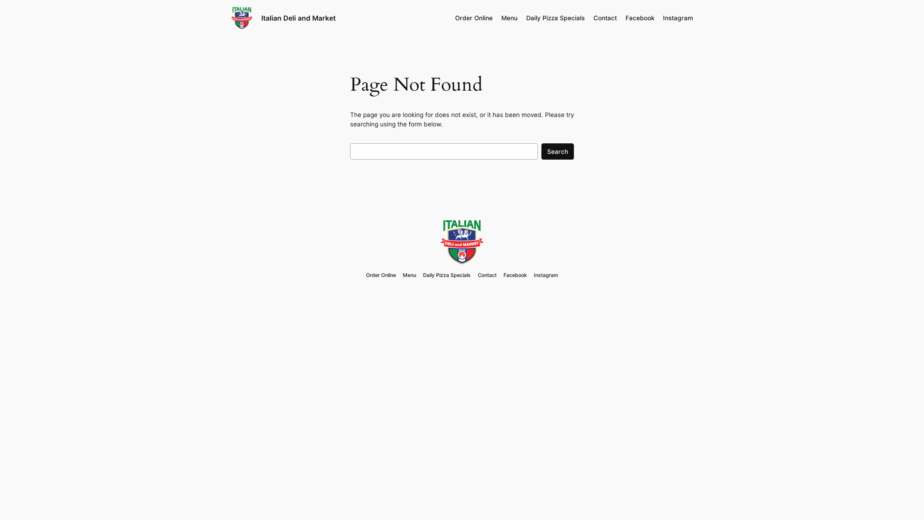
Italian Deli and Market (298, 18)
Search (557, 151)
